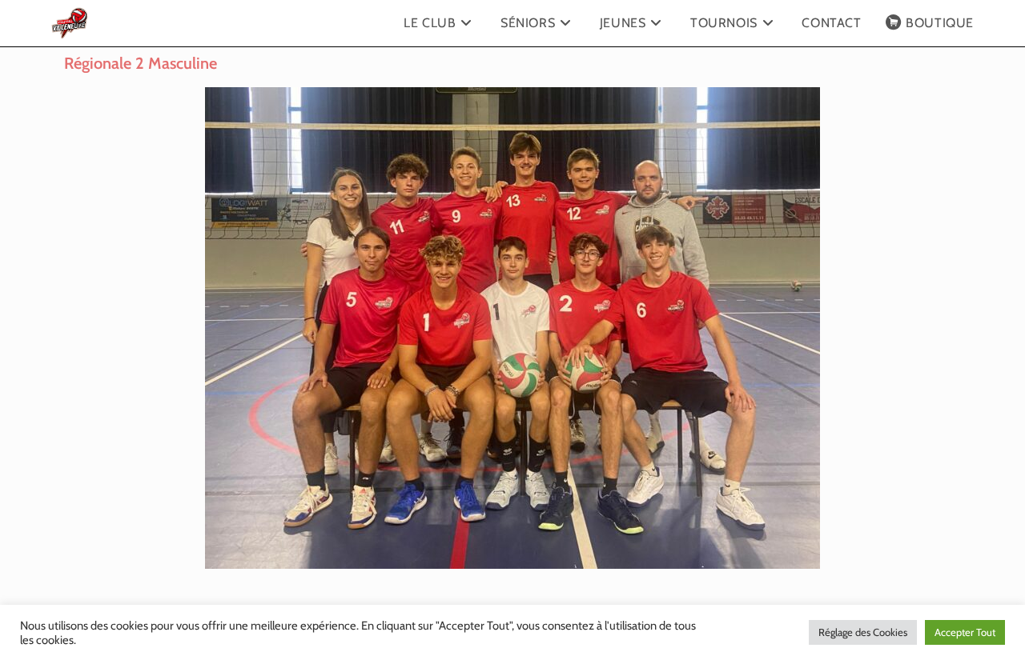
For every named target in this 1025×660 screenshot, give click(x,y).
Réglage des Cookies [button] (862, 632)
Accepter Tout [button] (965, 632)
